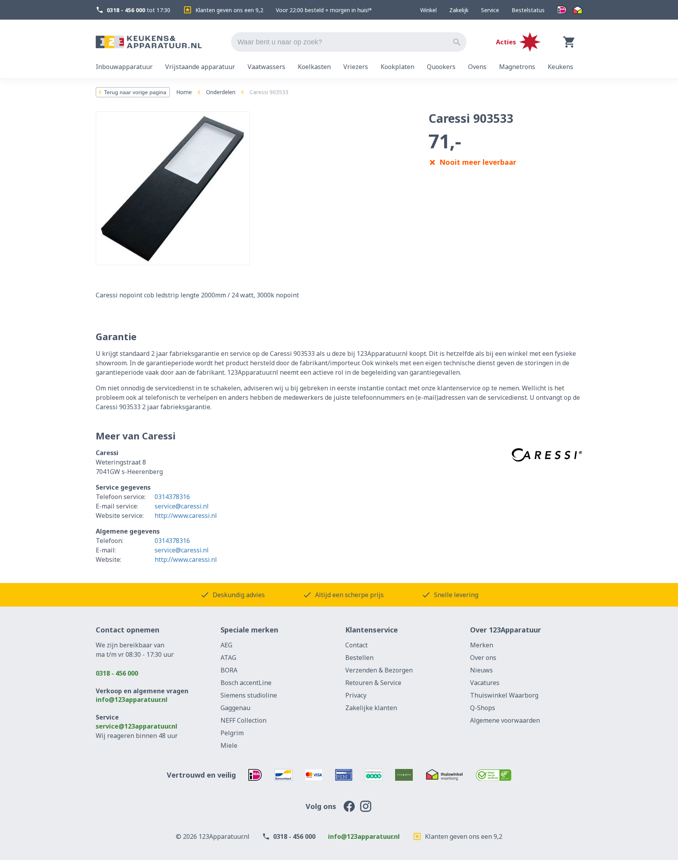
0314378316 (172, 496)
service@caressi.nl (182, 506)
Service (490, 10)
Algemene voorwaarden (505, 720)
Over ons (483, 657)
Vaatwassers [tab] (266, 66)
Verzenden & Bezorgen (379, 670)
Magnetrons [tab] (517, 66)
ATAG (228, 657)
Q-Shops (482, 707)
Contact (356, 645)
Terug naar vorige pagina (135, 92)
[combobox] (349, 42)
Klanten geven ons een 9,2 (229, 10)
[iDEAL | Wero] (562, 10)
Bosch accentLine (246, 682)
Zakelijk (458, 10)
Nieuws (481, 670)
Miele (229, 745)
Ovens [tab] (477, 66)
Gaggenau (235, 707)
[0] (569, 42)
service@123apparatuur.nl (136, 726)
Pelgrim (232, 733)
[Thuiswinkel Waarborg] (577, 10)
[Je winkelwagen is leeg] (569, 42)
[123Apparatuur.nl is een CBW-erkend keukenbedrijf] (494, 775)
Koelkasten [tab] (314, 66)
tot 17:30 (138, 10)
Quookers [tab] (441, 66)
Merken (481, 645)
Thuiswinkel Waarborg (504, 695)
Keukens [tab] (560, 66)
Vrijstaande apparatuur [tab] (200, 66)
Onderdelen (220, 92)
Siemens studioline (249, 695)
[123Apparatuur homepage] (149, 42)
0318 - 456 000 (117, 673)
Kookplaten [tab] (397, 66)
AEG (226, 645)
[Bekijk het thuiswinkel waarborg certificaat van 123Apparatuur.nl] (444, 775)
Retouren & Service (373, 682)
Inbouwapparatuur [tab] (124, 66)
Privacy (355, 695)
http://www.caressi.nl (186, 515)
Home (184, 92)
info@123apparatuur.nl (132, 699)
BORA (229, 670)
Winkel (428, 10)
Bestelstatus (528, 10)
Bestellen (359, 657)
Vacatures (484, 682)
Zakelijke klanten (371, 707)
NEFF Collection (243, 720)
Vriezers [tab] (355, 66)
